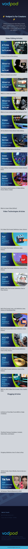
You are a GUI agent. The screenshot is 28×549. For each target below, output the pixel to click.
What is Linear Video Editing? (9, 208)
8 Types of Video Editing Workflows (10, 149)
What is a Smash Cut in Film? (9, 75)
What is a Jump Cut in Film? (8, 93)
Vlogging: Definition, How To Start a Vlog (12, 452)
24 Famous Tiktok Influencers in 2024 (11, 491)
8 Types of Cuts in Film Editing (9, 56)
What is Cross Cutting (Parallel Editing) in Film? (14, 112)
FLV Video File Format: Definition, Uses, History (14, 229)
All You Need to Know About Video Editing (12, 130)
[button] (14, 9)
